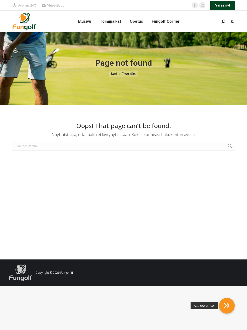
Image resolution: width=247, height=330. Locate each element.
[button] (227, 306)
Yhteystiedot (56, 5)
